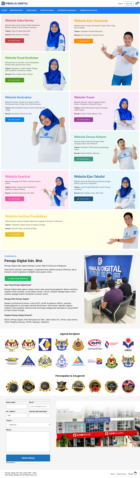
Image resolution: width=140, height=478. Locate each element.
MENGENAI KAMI (16, 10)
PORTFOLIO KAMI (46, 10)
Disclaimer (131, 474)
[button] (136, 4)
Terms (113, 474)
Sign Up (129, 3)
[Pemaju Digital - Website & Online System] (15, 3)
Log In (120, 3)
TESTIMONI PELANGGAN (66, 10)
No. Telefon (11, 411)
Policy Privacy (121, 474)
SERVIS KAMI (31, 10)
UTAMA (4, 10)
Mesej (9, 430)
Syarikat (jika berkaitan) (38, 411)
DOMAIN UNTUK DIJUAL (88, 10)
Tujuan (9, 420)
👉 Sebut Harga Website (17, 279)
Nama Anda (11, 402)
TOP (135, 474)
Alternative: (10, 462)
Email (31, 402)
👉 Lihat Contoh (14, 41)
